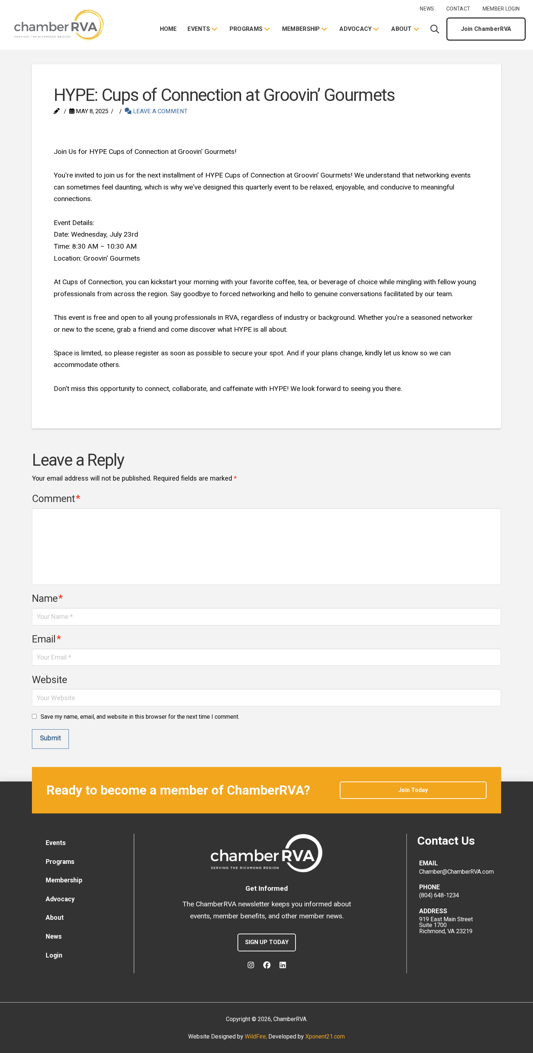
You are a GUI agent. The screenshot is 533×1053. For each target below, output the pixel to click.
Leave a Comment (159, 111)
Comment (56, 499)
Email (46, 639)
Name (47, 598)
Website (49, 680)
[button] (434, 29)
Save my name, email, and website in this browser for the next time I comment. (140, 716)
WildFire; (256, 1036)
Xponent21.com (325, 1036)
